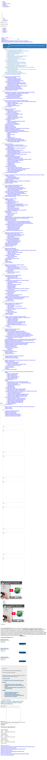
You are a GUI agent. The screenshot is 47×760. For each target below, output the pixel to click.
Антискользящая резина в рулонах (14, 71)
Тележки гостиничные (9, 175)
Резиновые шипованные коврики (14, 79)
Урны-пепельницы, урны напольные (15, 306)
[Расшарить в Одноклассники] (15, 701)
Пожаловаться (6, 6)
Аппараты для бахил (9, 270)
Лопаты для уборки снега (12, 102)
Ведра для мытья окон (9, 125)
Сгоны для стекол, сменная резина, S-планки (14, 113)
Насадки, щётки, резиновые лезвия (12, 362)
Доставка (4, 28)
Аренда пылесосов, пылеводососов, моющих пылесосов (19, 168)
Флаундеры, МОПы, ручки (10, 202)
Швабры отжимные (9, 199)
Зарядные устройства (12, 403)
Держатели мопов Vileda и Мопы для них (16, 205)
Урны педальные (11, 292)
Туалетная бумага (11, 289)
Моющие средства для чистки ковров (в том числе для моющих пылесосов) (20, 342)
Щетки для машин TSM (12, 374)
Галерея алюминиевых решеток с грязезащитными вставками (12, 693)
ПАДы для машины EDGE (13, 161)
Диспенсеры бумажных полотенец (14, 284)
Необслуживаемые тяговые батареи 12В (15, 401)
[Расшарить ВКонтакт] (3, 701)
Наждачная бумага (11, 164)
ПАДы (6, 380)
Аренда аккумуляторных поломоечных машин (17, 169)
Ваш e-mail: (3, 707)
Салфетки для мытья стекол (13, 319)
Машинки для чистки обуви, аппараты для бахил (14, 264)
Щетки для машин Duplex (13, 377)
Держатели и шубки (9, 109)
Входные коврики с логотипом (11, 89)
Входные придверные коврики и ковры (12, 76)
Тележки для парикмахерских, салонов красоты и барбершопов (17, 180)
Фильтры (7, 368)
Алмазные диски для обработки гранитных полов (17, 396)
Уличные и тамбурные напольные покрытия (14, 49)
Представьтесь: (4, 705)
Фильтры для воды (11, 137)
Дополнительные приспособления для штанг (16, 121)
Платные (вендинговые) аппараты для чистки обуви (18, 268)
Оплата (4, 29)
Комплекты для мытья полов (13, 201)
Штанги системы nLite (12, 122)
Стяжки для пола (8, 216)
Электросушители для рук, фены (11, 276)
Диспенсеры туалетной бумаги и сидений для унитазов (18, 288)
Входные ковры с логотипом (13, 64)
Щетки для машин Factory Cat (13, 376)
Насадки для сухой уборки (13, 363)
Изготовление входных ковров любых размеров (17, 63)
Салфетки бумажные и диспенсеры (14, 323)
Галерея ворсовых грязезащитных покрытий (14, 695)
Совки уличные (8, 259)
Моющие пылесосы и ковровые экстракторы (16, 147)
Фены (9, 279)
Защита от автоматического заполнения (8, 722)
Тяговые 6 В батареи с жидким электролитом (16, 399)
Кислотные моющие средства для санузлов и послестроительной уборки (19, 340)
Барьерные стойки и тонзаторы (11, 181)
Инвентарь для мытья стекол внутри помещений (14, 130)
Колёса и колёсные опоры (8, 350)
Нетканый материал (11, 287)
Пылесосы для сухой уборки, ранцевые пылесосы (17, 145)
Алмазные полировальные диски (14, 392)
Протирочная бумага (12, 286)
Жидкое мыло (10, 283)
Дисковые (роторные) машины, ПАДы (12, 156)
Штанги (9, 120)
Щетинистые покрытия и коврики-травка (13, 87)
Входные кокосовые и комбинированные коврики (17, 55)
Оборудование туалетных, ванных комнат (13, 275)
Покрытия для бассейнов (12, 70)
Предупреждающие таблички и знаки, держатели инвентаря (17, 218)
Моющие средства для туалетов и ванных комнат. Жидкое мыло (17, 336)
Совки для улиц (11, 215)
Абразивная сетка (11, 163)
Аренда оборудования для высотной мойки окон (14, 139)
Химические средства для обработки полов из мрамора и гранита (20, 223)
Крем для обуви (11, 269)
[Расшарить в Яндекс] (3, 702)
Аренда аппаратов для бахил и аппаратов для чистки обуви (16, 195)
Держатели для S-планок (12, 115)
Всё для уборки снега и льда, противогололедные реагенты (16, 100)
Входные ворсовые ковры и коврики (12, 81)
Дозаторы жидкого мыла (12, 281)
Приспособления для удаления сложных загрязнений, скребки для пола (19, 217)
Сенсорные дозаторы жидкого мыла (15, 282)
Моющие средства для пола (10, 220)
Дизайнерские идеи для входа (13, 57)
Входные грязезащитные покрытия (14, 94)
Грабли (6, 260)
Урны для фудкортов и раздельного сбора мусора (17, 308)
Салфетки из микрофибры (13, 318)
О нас (4, 1)
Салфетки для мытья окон (10, 126)
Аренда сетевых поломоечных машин (15, 170)
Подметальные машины (10, 155)
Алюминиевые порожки (12, 59)
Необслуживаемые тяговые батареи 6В (15, 402)
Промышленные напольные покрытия (15, 95)
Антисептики (10, 348)
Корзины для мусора (12, 291)
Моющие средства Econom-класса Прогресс (13, 341)
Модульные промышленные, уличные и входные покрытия (16, 93)
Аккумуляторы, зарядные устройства (12, 397)
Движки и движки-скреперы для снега (15, 103)
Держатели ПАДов (9, 379)
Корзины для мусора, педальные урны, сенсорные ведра (16, 290)
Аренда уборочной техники (10, 166)
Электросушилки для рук (12, 277)
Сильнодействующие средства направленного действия (16, 344)
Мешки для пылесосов (9, 361)
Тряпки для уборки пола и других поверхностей (17, 209)
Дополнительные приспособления (14, 138)
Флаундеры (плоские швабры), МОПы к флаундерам (18, 204)
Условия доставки (6, 678)
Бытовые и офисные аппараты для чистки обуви (17, 266)
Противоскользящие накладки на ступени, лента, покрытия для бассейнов (19, 67)
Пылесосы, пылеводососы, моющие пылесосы (14, 144)
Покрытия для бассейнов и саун (14, 97)
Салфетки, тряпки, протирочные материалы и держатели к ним (17, 317)
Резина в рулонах (11, 54)
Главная (2, 37)
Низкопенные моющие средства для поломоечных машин (16, 343)
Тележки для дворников (10, 255)
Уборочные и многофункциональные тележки (14, 224)
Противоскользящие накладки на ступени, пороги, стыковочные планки (22, 69)
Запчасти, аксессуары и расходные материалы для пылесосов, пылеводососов (20, 360)
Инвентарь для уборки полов (10, 198)
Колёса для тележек (9, 182)
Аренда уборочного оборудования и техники (14, 185)
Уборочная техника (8, 143)
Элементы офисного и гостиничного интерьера (14, 355)
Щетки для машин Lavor (12, 378)
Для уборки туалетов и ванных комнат (15, 298)
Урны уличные (8, 261)
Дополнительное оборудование (14, 141)
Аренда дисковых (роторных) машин (15, 167)
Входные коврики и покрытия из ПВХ (12, 86)
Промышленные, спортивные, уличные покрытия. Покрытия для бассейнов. (20, 92)
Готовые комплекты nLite (12, 132)
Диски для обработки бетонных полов (15, 391)
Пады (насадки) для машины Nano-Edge (15, 160)
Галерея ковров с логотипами (11, 696)
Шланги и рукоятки (9, 366)
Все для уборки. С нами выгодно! (15, 684)
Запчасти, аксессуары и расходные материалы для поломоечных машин (19, 371)
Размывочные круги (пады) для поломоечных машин (18, 381)
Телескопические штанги (10, 119)
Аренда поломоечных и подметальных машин (14, 187)
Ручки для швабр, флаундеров (13, 207)
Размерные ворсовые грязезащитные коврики (24, 41)
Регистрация (5, 20)
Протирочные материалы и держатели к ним (16, 321)
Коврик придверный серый (6, 752)
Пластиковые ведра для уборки (11, 210)
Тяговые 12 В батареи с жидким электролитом (17, 398)
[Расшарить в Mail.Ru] (19, 702)
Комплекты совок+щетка (12, 212)
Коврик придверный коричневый (7, 754)
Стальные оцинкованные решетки (14, 51)
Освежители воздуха (9, 293)
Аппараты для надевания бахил (14, 271)
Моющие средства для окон (10, 127)
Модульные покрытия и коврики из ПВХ (16, 52)
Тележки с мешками (9, 313)
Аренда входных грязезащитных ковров (13, 74)
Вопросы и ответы (6, 3)
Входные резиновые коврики (13, 53)
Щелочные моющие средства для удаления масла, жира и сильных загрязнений (20, 339)
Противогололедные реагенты (13, 105)
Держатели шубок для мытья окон (14, 110)
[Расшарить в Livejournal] (8, 702)
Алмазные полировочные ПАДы (14, 162)
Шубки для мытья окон (12, 111)
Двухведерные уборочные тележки (14, 235)
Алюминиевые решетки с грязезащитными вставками (18, 50)
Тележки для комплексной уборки (14, 226)
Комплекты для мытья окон (13, 112)
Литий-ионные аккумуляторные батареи (15, 400)
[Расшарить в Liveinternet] (14, 702)
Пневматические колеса (10, 353)
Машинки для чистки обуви (10, 265)
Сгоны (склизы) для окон (12, 114)
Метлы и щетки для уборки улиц (11, 249)
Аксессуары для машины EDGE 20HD (15, 158)
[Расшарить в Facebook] (8, 701)
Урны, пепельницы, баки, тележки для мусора (14, 302)
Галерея (4, 4)
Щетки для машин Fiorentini (13, 373)
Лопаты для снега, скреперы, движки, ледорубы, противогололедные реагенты (20, 101)
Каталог (4, 27)
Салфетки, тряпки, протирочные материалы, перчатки (15, 316)
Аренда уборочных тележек (10, 196)
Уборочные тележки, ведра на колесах (15, 225)
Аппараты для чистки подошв (13, 267)
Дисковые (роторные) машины (14, 157)
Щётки (9, 135)
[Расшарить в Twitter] (21, 701)
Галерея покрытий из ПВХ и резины (12, 694)
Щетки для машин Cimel (12, 375)
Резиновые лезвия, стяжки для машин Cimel (16, 389)
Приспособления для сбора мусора (12, 258)
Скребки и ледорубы (12, 104)
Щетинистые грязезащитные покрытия (15, 56)
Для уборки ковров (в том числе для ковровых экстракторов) (19, 222)
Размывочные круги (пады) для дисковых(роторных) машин (19, 382)
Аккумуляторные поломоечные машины (15, 149)
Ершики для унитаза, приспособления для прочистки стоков (17, 296)
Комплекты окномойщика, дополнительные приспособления (17, 128)
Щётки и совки (8, 211)
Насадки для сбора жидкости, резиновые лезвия (17, 364)
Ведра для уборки (11, 236)
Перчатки (7, 325)
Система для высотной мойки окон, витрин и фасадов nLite (17, 131)
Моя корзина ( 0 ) (7, 34)
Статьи (4, 2)
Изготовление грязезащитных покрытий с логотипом (15, 73)
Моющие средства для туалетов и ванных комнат (15, 297)
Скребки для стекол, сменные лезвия (12, 124)
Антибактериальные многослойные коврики (16, 66)
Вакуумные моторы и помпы (11, 369)
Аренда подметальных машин (13, 171)
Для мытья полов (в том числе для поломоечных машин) (19, 221)
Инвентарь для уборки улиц (10, 248)
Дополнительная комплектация (14, 153)
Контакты (5, 32)
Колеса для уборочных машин (11, 172)
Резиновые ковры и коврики (10, 77)
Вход (4, 19)
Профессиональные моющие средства (12, 328)
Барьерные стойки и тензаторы (11, 356)
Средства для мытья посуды (10, 346)
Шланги (9, 136)
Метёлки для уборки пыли (13, 320)
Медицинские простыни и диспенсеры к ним (16, 322)
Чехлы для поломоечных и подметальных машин (17, 154)
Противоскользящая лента (13, 68)
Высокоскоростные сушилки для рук (15, 278)
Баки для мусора (11, 257)
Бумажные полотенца (12, 285)
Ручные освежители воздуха (13, 295)
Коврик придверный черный (6, 750)
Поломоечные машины (9, 148)
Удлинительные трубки (9, 367)
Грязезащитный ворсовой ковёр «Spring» (9, 747)
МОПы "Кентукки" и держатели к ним (15, 203)
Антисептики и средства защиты (11, 347)
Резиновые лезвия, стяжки (10, 387)
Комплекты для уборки (9, 300)
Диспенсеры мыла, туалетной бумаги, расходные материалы (17, 280)
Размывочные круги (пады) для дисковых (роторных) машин (19, 159)
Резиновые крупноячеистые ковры (14, 78)
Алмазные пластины (12, 165)
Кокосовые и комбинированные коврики (16, 80)
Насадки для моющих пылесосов (14, 365)
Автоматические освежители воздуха (15, 294)
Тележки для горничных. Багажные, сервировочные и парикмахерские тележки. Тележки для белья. (24, 174)
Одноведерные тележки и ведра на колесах (16, 234)
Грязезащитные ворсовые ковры (7, 41)
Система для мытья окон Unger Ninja (12, 129)
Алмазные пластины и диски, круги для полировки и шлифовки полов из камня (21, 390)
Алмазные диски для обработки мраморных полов (17, 395)
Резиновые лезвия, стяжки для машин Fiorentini (17, 388)
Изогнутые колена (11, 134)
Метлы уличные (8, 106)
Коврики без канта (4, 639)
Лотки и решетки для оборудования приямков (17, 58)
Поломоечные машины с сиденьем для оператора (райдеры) (19, 152)
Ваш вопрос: (3, 721)
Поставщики (5, 5)
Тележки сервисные (9, 179)
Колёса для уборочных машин (11, 351)
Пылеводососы (10, 146)
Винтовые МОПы (11, 206)
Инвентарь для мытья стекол (10, 108)
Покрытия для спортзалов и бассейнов (12, 96)
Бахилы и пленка (11, 272)
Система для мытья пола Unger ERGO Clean (13, 230)
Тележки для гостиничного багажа (12, 178)
